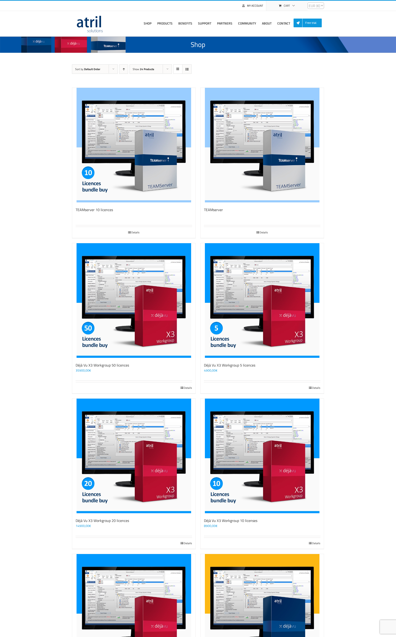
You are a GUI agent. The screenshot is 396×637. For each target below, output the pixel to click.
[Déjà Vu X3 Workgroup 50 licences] (133, 300)
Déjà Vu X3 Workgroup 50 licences (102, 365)
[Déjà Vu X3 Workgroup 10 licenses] (262, 456)
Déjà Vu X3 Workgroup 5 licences (229, 365)
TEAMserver (213, 209)
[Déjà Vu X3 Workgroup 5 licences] (262, 300)
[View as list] (186, 69)
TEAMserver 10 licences (94, 209)
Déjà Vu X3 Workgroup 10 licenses (230, 520)
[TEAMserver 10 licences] (133, 145)
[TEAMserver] (262, 145)
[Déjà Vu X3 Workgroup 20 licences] (133, 456)
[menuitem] (309, 23)
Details (135, 232)
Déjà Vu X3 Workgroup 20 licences (102, 520)
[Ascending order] (123, 69)
